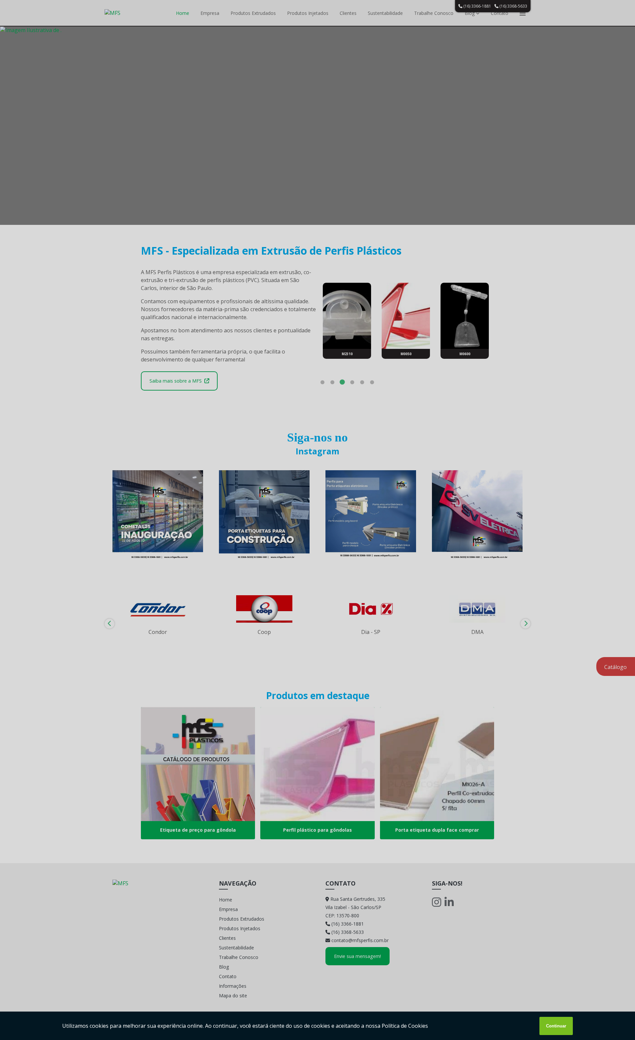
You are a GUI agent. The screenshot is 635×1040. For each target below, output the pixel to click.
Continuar (556, 1025)
